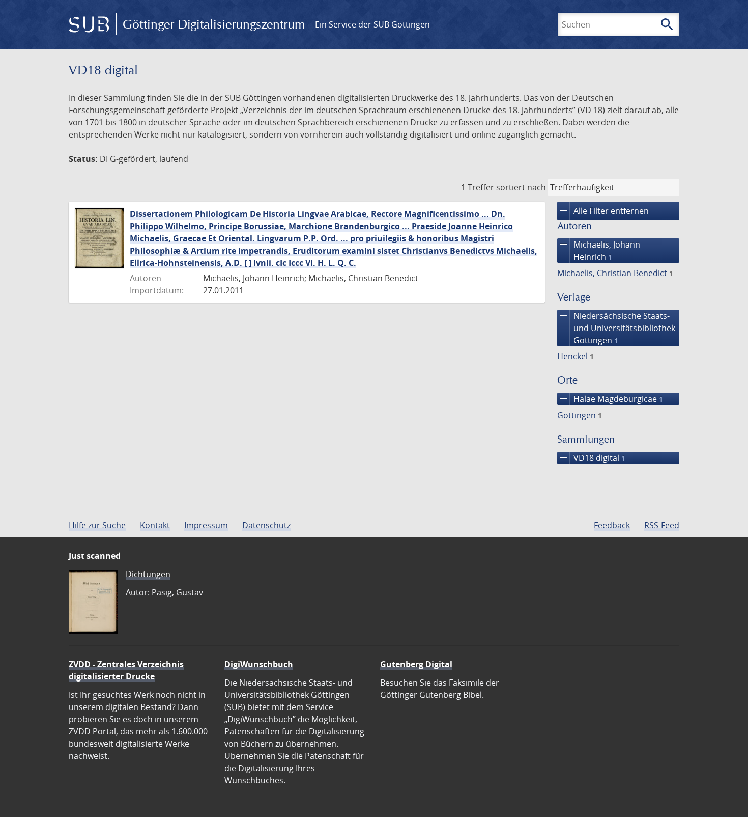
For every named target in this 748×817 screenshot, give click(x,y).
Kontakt (155, 525)
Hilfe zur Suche (97, 525)
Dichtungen (148, 574)
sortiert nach (521, 187)
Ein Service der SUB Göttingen (372, 24)
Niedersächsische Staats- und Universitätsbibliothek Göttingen (616, 328)
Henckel (575, 356)
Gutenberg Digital (416, 664)
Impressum (206, 525)
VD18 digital (591, 458)
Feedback (612, 525)
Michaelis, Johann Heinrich (598, 250)
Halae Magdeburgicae (610, 399)
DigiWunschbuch (258, 664)
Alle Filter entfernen (603, 211)
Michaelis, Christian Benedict (615, 273)
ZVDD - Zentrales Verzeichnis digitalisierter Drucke (126, 670)
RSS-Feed (661, 525)
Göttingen (579, 415)
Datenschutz (266, 525)
